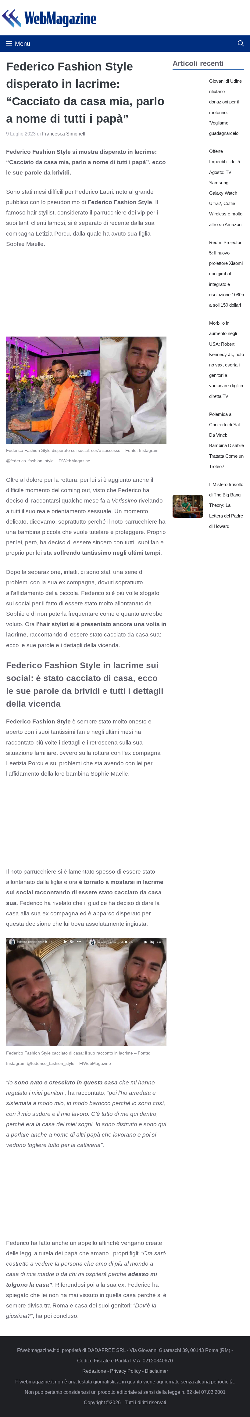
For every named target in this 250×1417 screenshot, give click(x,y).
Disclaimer (156, 1371)
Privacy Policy (125, 1371)
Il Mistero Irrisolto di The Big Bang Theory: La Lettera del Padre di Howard (226, 505)
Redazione (94, 1371)
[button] (241, 43)
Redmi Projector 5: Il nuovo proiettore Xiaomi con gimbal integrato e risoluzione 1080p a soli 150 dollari (226, 274)
